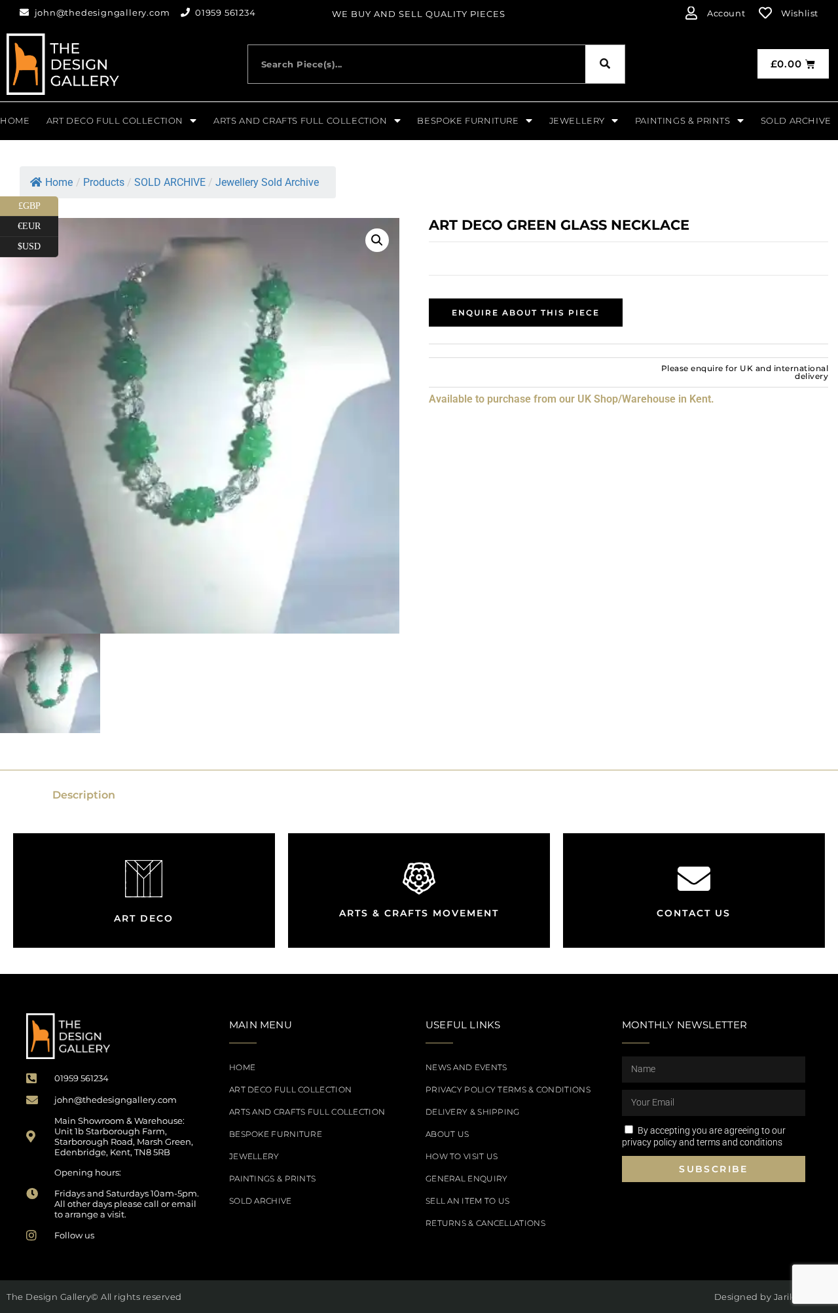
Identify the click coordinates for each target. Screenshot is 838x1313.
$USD (38, 244)
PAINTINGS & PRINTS (272, 1178)
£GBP (38, 203)
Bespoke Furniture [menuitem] (468, 120)
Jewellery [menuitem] (577, 120)
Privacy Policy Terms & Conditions (508, 1089)
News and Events (466, 1067)
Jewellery (254, 1156)
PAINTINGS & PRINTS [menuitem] (683, 120)
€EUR (38, 224)
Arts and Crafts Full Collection (307, 1112)
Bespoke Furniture (275, 1134)
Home (59, 182)
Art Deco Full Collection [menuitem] (114, 120)
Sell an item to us (467, 1201)
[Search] (605, 64)
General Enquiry (467, 1178)
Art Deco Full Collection (290, 1089)
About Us (447, 1134)
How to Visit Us (462, 1156)
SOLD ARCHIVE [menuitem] (796, 120)
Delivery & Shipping (473, 1112)
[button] (377, 240)
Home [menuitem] (14, 120)
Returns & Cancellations (485, 1223)
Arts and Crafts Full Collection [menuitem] (300, 120)
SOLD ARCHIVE (260, 1201)
